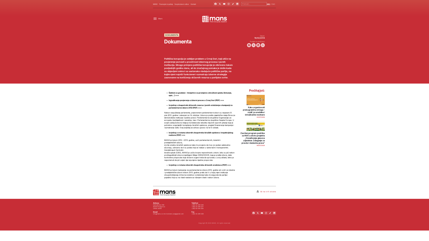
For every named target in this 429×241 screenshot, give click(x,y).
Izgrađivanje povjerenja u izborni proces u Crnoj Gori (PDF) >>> (196, 100)
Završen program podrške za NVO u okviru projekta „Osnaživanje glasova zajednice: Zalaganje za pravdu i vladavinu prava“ (252, 138)
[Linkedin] (237, 4)
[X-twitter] (220, 4)
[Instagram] (228, 4)
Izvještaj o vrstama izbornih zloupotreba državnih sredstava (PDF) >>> (200, 165)
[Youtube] (224, 4)
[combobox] (254, 4)
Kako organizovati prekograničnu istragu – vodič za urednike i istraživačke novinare (254, 111)
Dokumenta (171, 35)
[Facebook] (215, 4)
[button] (249, 45)
